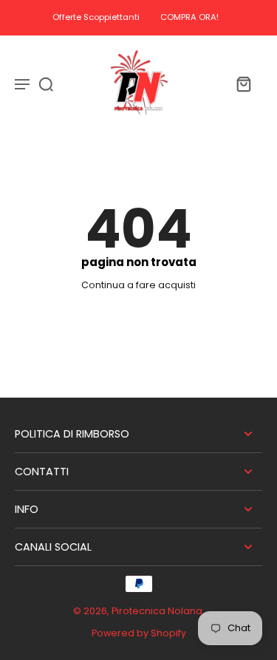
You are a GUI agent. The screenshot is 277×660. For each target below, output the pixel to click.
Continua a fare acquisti (138, 285)
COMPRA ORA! (189, 17)
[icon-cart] (243, 83)
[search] (46, 83)
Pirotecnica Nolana (157, 611)
